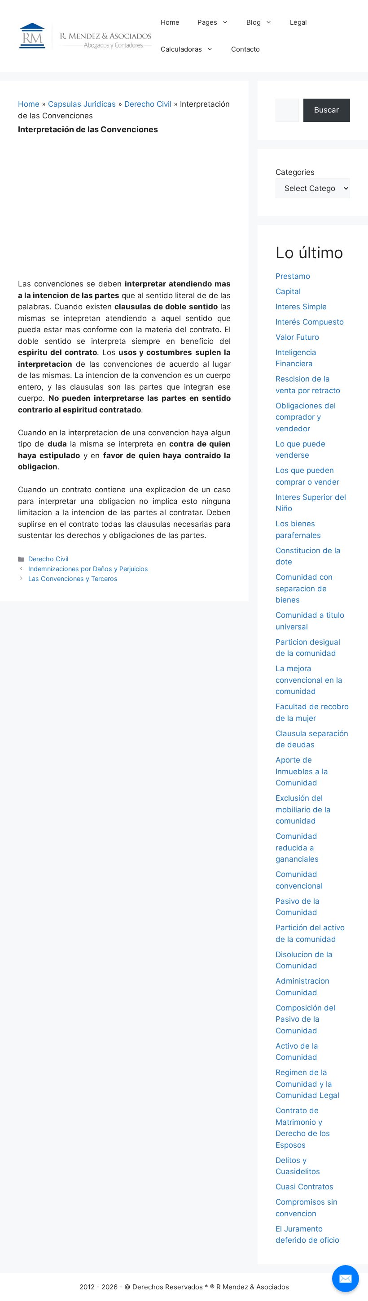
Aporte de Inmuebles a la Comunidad (302, 771)
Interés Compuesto (310, 321)
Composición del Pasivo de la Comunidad (305, 1019)
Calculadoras (181, 49)
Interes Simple (301, 306)
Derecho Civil (147, 104)
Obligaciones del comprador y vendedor (306, 417)
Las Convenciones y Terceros (73, 578)
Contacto (245, 49)
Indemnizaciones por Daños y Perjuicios (88, 568)
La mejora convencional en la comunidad (309, 680)
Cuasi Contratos (304, 1186)
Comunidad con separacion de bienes (304, 588)
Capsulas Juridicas (82, 104)
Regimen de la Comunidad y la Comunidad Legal (307, 1084)
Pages (207, 22)
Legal (298, 22)
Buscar (326, 109)
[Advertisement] (124, 200)
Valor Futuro (297, 337)
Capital (288, 291)
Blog (253, 22)
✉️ (345, 1278)
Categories (295, 172)
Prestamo (293, 276)
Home (170, 22)
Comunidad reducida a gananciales (297, 847)
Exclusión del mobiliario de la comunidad (303, 809)
